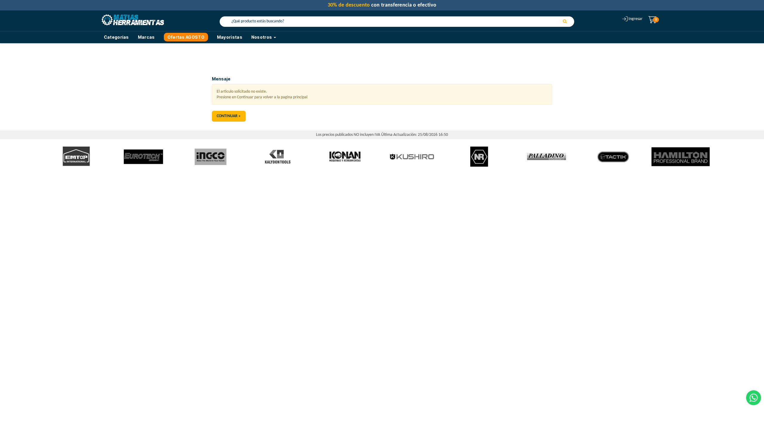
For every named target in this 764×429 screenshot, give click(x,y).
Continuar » (229, 116)
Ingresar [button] (636, 19)
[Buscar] (564, 21)
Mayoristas (229, 37)
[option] (76, 157)
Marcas (146, 37)
